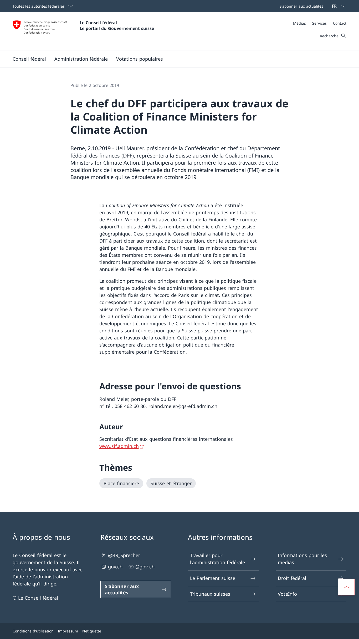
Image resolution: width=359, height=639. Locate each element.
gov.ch (115, 566)
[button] (29, 58)
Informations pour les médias (302, 558)
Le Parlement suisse (212, 578)
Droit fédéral (292, 578)
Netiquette (91, 630)
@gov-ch (145, 566)
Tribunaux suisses (210, 594)
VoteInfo (287, 594)
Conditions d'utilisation (33, 630)
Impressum (68, 630)
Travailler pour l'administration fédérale (217, 558)
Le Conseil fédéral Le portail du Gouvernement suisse (117, 25)
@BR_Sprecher (124, 555)
